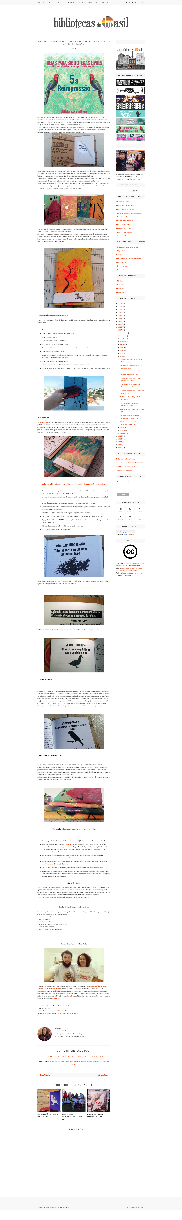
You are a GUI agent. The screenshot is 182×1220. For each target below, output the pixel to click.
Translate (131, 534)
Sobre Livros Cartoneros (124, 470)
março (122, 427)
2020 (120, 321)
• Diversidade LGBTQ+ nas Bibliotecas (128, 213)
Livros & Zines (54, 2)
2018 (120, 327)
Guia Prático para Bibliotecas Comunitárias (130, 463)
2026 (120, 303)
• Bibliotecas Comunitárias (125, 205)
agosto (122, 344)
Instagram (130, 511)
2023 (120, 312)
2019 (120, 324)
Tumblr (139, 519)
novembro (123, 336)
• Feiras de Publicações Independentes (128, 258)
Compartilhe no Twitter (79, 1056)
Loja (44, 2)
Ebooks (64, 2)
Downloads (104, 2)
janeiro (122, 433)
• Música (119, 281)
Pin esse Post (99, 1056)
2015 (120, 439)
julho (122, 347)
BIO (38, 2)
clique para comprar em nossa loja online (79, 829)
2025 (120, 306)
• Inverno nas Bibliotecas (124, 232)
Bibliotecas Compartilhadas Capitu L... (73, 1116)
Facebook (120, 519)
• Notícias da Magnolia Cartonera (127, 247)
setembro (123, 342)
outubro (123, 339)
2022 (120, 315)
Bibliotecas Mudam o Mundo (125, 459)
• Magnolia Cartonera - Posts (125, 251)
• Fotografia (120, 288)
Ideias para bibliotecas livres (69, 1061)
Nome (119, 487)
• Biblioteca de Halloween (124, 220)
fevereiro (123, 430)
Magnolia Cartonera (78, 2)
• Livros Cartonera (122, 266)
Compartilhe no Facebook (55, 1056)
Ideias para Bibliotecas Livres (46, 581)
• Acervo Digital (121, 292)
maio (121, 353)
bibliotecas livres (54, 1061)
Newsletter (92, 2)
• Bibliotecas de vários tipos (125, 209)
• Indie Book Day (121, 262)
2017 (120, 330)
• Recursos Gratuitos (123, 224)
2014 (120, 442)
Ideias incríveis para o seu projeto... (47, 1115)
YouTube (139, 511)
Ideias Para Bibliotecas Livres (125, 466)
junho (122, 350)
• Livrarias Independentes (124, 270)
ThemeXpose (53, 1207)
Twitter (130, 519)
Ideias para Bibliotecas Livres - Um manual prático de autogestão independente (74, 484)
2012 (120, 448)
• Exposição (120, 285)
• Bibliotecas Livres (122, 202)
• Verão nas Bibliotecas (123, 236)
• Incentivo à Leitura (122, 217)
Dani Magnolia (61, 1030)
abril (121, 356)
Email (120, 511)
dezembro (123, 333)
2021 (120, 318)
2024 (120, 309)
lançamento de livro (85, 1061)
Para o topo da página (135, 1208)
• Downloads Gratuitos (123, 228)
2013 (120, 445)
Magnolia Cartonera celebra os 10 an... (97, 1115)
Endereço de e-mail (123, 482)
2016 (120, 436)
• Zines (118, 254)
